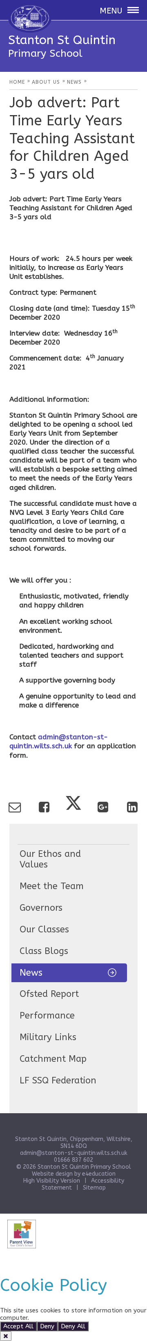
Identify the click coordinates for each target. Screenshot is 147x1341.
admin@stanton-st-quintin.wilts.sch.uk (73, 1153)
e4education (99, 1173)
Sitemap (94, 1187)
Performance (47, 1015)
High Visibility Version (51, 1180)
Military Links (48, 1037)
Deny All (73, 1326)
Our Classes (44, 929)
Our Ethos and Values (50, 859)
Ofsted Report (49, 994)
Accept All (18, 1326)
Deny (47, 1326)
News (31, 972)
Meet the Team (52, 886)
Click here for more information (76, 1317)
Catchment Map (53, 1059)
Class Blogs (44, 951)
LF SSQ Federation (58, 1080)
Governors (41, 908)
